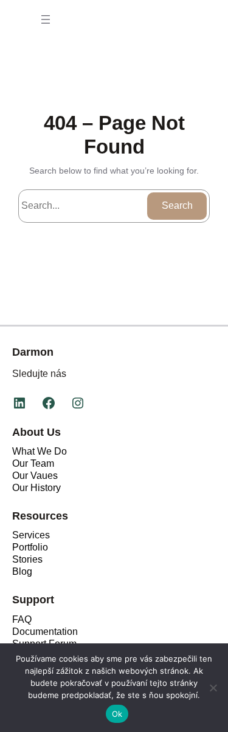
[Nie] (213, 688)
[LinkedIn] (19, 403)
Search (177, 205)
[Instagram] (78, 403)
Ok (117, 714)
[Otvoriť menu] (45, 19)
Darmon (33, 352)
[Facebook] (48, 403)
